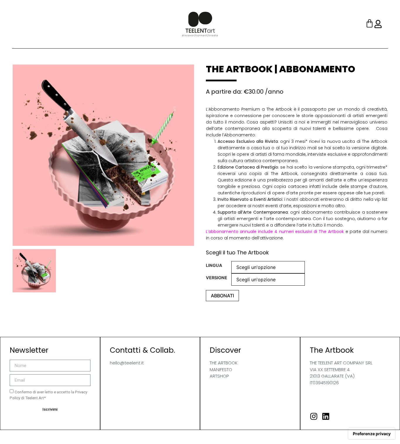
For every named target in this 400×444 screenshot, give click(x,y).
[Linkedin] (326, 416)
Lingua (214, 265)
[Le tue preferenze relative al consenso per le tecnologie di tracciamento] (371, 433)
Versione (216, 278)
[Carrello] (369, 24)
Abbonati (222, 296)
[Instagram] (314, 416)
